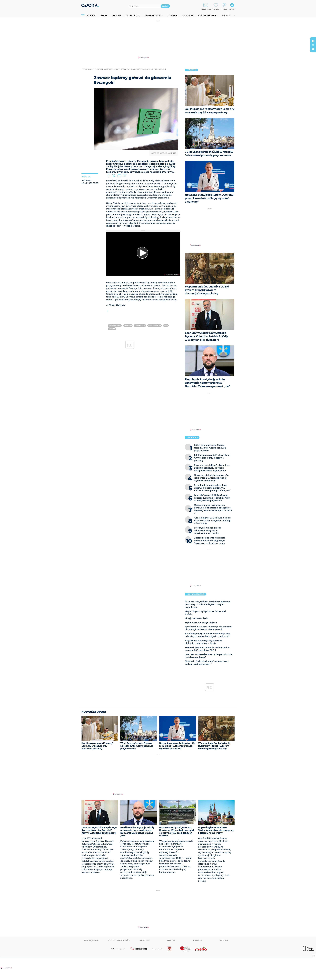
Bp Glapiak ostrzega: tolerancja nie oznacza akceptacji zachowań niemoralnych (208, 628)
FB (108, 175)
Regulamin (145, 940)
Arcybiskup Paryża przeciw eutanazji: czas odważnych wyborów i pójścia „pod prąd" (207, 635)
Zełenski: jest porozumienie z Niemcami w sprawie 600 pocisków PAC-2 (207, 648)
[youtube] (313, 49)
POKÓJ (166, 325)
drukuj (120, 175)
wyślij (125, 175)
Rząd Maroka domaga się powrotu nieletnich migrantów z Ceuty (203, 642)
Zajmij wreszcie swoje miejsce (201, 622)
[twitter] (313, 45)
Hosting (224, 940)
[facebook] (313, 40)
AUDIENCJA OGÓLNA (115, 325)
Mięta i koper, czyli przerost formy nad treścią (205, 612)
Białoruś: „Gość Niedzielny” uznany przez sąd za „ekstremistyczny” (206, 662)
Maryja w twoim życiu (196, 618)
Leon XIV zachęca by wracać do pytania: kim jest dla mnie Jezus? (208, 655)
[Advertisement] (158, 39)
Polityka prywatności (119, 940)
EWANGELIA (128, 325)
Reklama (171, 940)
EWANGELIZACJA (140, 325)
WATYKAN (112, 329)
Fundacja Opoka (92, 940)
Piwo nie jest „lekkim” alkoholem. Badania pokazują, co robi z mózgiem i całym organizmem (207, 604)
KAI (89, 177)
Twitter (114, 175)
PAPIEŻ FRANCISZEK (154, 325)
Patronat (197, 940)
